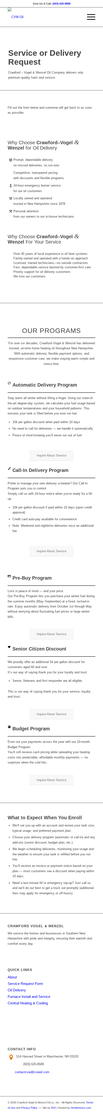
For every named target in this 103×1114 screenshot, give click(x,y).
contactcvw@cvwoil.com (32, 1072)
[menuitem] (88, 17)
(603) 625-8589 (61, 3)
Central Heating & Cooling (28, 1003)
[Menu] (88, 17)
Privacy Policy (29, 1107)
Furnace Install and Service (29, 997)
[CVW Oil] (43, 17)
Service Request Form (25, 984)
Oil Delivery (17, 990)
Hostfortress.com (81, 1107)
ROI (53, 1107)
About (12, 977)
